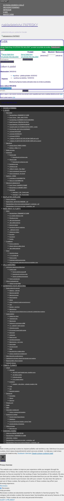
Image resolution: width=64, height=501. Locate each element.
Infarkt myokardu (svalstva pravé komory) (19, 302)
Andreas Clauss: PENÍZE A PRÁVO (17, 145)
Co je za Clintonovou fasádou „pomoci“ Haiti (20, 421)
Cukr (10, 388)
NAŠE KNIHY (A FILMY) (11, 209)
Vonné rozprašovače (14, 279)
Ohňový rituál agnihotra (12, 281)
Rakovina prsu (12, 309)
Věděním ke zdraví (13, 316)
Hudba (7, 405)
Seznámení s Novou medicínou (17, 227)
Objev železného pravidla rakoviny (14, 356)
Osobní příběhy (10, 314)
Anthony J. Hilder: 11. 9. (15, 148)
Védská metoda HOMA (15, 283)
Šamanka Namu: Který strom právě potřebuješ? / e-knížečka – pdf (22, 204)
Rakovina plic (12, 321)
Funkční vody (12, 269)
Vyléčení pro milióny (14, 232)
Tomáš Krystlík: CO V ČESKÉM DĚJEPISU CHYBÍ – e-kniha (23, 126)
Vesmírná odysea (13, 253)
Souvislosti (12, 236)
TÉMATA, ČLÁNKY (9, 365)
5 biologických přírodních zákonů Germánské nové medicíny (21, 358)
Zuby (10, 304)
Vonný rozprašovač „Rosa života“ (17, 171)
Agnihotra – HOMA (10, 176)
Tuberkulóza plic (13, 318)
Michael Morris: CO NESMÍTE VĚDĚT (18, 187)
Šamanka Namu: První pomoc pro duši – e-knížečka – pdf (20, 206)
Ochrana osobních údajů (13, 5)
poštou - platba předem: (25, 76)
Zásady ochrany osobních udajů (42, 453)
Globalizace (12, 419)
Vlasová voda (12, 159)
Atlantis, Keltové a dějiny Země (17, 246)
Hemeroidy (12, 332)
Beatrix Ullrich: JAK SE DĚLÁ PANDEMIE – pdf (17, 201)
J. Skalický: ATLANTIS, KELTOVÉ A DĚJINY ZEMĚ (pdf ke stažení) (25, 141)
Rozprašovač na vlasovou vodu (20, 162)
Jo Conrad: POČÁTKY (14, 136)
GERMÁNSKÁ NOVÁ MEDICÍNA (14, 286)
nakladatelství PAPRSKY (20, 25)
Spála (10, 349)
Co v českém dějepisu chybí (16, 215)
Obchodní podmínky (11, 7)
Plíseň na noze (13, 337)
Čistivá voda (12, 155)
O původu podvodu (17, 377)
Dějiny (7, 407)
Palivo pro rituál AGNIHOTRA (16, 180)
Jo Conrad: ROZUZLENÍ (15, 131)
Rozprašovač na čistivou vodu (19, 157)
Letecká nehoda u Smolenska (16, 424)
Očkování (11, 370)
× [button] (0, 56)
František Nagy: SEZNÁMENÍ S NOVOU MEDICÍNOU (21, 119)
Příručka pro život (13, 218)
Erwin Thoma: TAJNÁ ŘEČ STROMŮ (18, 185)
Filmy (7, 250)
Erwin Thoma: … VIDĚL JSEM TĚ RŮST (18, 117)
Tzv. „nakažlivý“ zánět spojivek (17, 325)
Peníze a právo (13, 257)
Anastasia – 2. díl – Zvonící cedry (20, 192)
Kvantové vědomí (13, 225)
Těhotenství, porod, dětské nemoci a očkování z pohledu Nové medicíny (27, 311)
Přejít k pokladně (6, 88)
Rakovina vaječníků (14, 293)
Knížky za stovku (10, 150)
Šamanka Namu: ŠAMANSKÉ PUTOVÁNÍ (19, 115)
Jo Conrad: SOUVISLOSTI (15, 134)
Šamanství (9, 393)
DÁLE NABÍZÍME (9, 265)
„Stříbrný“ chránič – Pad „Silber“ (17, 169)
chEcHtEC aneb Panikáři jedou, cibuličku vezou (24, 372)
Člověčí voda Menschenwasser (20, 276)
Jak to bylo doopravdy (14, 220)
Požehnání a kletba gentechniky (17, 260)
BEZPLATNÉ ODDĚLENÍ (11, 197)
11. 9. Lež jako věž (13, 255)
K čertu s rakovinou (11, 199)
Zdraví (7, 367)
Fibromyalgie (12, 344)
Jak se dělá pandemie (14, 222)
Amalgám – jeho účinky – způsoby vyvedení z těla (24, 384)
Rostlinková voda (13, 164)
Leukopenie (12, 335)
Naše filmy (8, 143)
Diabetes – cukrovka (14, 290)
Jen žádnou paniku (17, 374)
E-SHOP (6, 110)
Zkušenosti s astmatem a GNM (17, 323)
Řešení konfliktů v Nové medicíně (14, 360)
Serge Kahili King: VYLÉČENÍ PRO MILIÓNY (19, 124)
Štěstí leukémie (13, 297)
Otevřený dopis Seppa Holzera (16, 417)
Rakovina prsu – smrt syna (16, 342)
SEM (61, 94)
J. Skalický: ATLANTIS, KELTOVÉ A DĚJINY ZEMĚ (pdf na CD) (24, 138)
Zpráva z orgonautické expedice (17, 412)
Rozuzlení (11, 234)
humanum (8, 152)
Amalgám (11, 381)
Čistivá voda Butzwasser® (19, 272)
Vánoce (11, 398)
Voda (10, 386)
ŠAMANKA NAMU (9, 431)
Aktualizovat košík (7, 62)
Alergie (11, 300)
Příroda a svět (9, 403)
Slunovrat (11, 400)
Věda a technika (10, 426)
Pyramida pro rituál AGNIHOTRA (17, 178)
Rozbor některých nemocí (12, 288)
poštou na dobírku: (24, 78)
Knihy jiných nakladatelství (12, 183)
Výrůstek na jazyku (14, 328)
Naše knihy (9, 112)
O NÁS (5, 12)
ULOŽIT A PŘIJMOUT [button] (7, 500)
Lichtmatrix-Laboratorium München (15, 267)
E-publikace (9, 241)
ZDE (14, 97)
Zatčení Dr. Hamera (11, 363)
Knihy (7, 211)
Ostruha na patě (13, 346)
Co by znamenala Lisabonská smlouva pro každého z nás (23, 262)
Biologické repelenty (14, 391)
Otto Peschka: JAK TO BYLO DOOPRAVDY (19, 129)
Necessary (5, 488)
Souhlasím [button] (21, 453)
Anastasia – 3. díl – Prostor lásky (20, 194)
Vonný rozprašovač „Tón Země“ (17, 173)
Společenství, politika (11, 414)
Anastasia (12, 190)
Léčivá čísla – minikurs (11, 438)
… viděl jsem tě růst (14, 229)
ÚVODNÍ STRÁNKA (9, 108)
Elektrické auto (13, 428)
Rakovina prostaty (13, 295)
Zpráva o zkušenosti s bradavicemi (18, 353)
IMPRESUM (7, 10)
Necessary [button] (3, 486)
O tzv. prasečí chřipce (17, 379)
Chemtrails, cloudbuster (12, 410)
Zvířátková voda (13, 166)
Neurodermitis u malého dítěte (17, 351)
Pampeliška (12, 396)
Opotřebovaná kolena (14, 339)
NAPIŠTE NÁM (8, 14)
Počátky (11, 239)
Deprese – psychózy (14, 307)
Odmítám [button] (28, 453)
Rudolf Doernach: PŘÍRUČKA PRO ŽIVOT (19, 122)
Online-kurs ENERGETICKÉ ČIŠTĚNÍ (14, 433)
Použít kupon (27, 59)
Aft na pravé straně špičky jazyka (17, 330)
